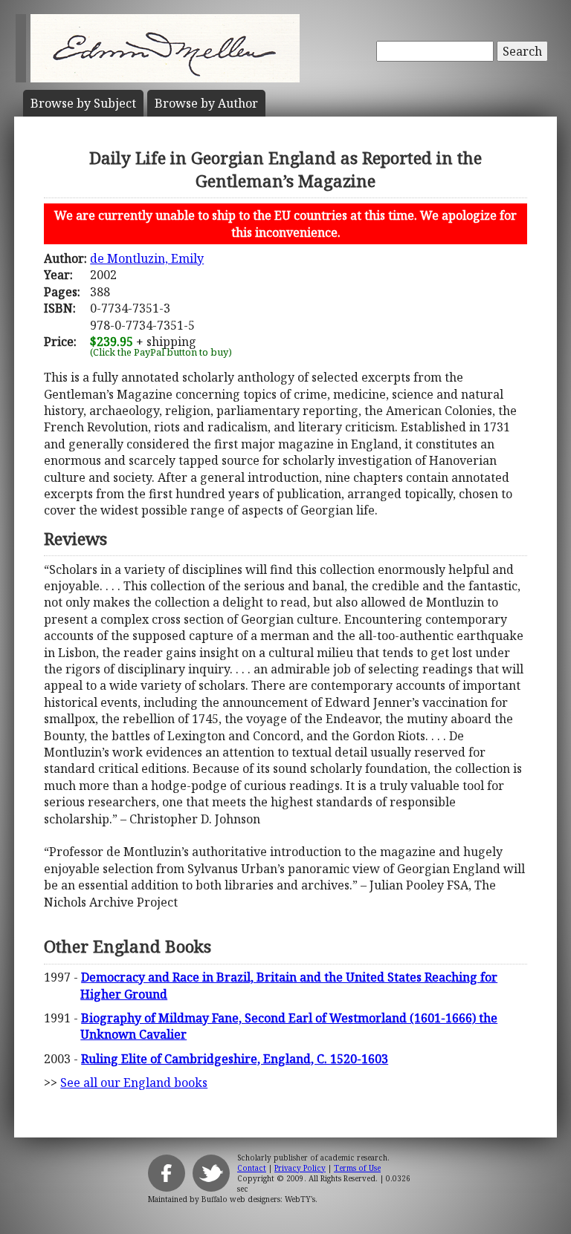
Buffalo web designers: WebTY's (258, 1199)
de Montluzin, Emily (147, 258)
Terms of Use (357, 1168)
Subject (83, 103)
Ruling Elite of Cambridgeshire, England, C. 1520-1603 (234, 1059)
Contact (251, 1168)
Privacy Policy (300, 1168)
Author (206, 103)
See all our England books (133, 1082)
